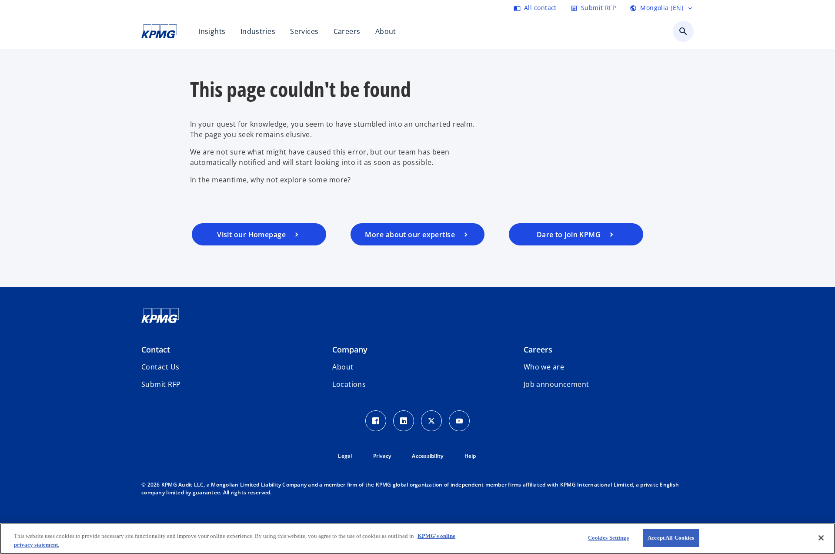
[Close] (821, 537)
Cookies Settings (608, 537)
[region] (417, 538)
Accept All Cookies (671, 537)
